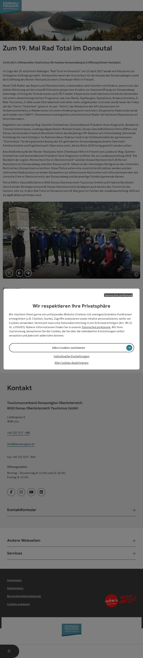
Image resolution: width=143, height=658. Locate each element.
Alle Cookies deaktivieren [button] (71, 363)
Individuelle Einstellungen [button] (71, 356)
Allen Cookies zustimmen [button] (68, 347)
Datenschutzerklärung (118, 295)
